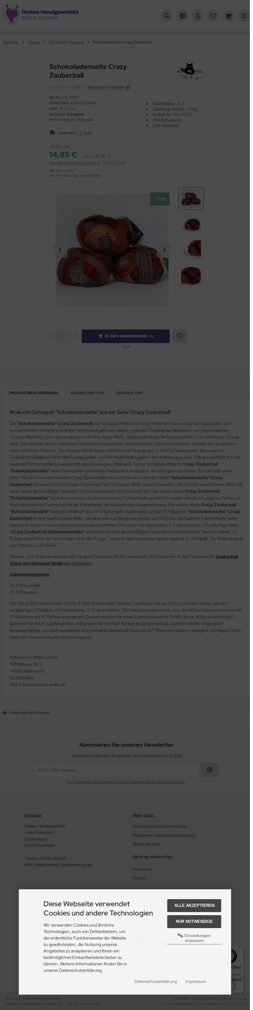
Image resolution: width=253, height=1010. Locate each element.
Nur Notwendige (194, 921)
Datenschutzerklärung (156, 981)
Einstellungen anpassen (197, 938)
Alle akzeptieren (194, 905)
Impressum (195, 981)
